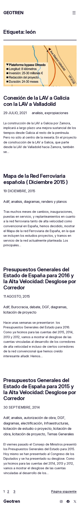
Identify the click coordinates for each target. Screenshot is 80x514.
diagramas (32, 201)
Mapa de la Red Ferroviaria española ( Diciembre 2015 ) (35, 179)
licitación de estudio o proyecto (27, 428)
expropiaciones (56, 113)
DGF (45, 307)
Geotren (13, 12)
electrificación (31, 423)
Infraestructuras (56, 423)
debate (35, 307)
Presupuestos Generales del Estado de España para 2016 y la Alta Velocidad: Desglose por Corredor (39, 278)
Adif (6, 201)
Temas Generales (60, 434)
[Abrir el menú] (74, 12)
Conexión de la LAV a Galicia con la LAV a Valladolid (36, 101)
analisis (37, 113)
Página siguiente (64, 491)
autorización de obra (40, 418)
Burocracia (19, 307)
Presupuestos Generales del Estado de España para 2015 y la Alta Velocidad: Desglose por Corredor (39, 389)
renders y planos (54, 201)
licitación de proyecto (19, 312)
